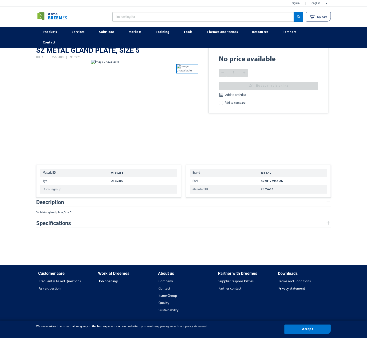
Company (166, 281)
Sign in (296, 3)
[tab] (183, 202)
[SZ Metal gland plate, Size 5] (105, 110)
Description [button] (50, 202)
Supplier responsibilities (236, 281)
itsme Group (168, 296)
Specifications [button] (53, 223)
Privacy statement (291, 289)
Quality (164, 303)
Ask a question (50, 289)
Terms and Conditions (294, 281)
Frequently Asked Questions (60, 281)
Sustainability (169, 310)
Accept (307, 329)
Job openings (109, 281)
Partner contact (229, 289)
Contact (164, 289)
